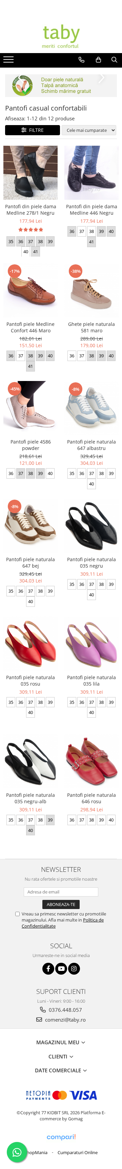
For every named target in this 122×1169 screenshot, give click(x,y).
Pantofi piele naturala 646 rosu (91, 798)
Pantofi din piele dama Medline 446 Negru (91, 209)
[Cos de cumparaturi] (98, 60)
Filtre (35, 130)
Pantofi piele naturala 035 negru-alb (30, 798)
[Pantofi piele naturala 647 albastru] (91, 408)
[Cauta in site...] (114, 60)
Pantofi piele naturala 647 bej (30, 562)
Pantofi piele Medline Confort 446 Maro (30, 327)
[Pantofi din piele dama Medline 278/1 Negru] (30, 173)
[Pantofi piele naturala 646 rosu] (91, 761)
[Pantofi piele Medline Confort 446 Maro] (30, 290)
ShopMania (35, 1152)
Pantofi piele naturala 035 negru (91, 562)
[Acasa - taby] (61, 36)
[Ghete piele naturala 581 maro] (91, 290)
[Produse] (9, 61)
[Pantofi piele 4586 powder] (30, 408)
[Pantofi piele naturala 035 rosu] (30, 643)
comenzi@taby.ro (65, 1019)
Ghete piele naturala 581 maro (91, 327)
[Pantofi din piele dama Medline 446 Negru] (91, 173)
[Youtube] (61, 969)
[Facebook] (48, 969)
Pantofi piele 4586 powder (31, 444)
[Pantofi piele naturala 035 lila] (91, 644)
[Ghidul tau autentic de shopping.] (61, 1137)
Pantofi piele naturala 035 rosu (30, 680)
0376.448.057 (64, 1009)
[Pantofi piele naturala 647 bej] (30, 526)
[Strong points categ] (61, 85)
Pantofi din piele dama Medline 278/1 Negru (30, 209)
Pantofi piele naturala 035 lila (91, 680)
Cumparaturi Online (78, 1152)
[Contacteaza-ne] (81, 60)
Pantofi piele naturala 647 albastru (91, 444)
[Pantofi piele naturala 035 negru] (91, 526)
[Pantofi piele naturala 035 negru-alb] (30, 761)
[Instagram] (74, 969)
